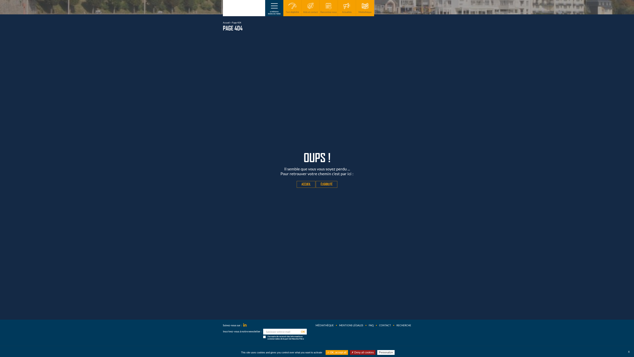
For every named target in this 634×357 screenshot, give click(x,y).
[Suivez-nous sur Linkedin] (245, 325)
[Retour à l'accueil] (244, 8)
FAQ (371, 325)
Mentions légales (351, 325)
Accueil (226, 22)
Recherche (403, 325)
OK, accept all (337, 352)
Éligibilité (327, 184)
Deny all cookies (364, 352)
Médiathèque (325, 325)
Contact (385, 325)
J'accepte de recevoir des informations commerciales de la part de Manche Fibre (285, 337)
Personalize (386, 352)
